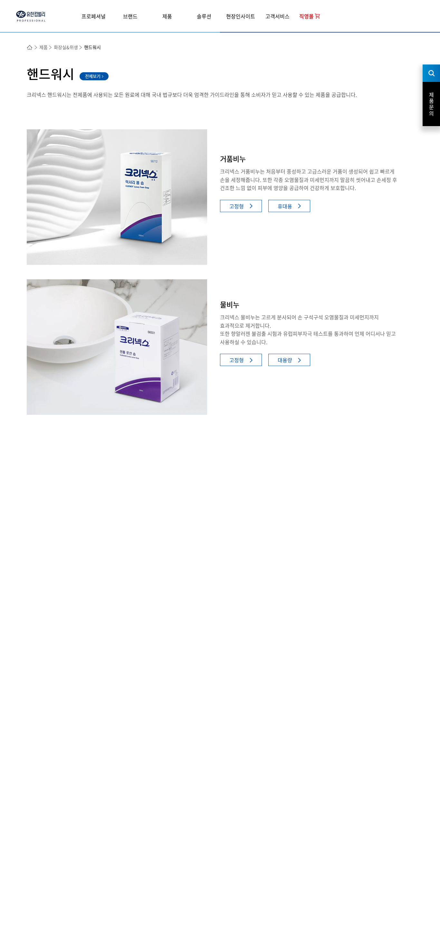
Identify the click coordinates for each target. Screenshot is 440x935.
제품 (167, 16)
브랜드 (130, 16)
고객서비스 (277, 16)
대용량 (285, 360)
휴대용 (285, 206)
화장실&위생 (66, 47)
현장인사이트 (240, 16)
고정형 (236, 206)
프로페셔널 (93, 16)
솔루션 (204, 16)
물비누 (229, 304)
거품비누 (233, 158)
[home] (30, 47)
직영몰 (306, 16)
